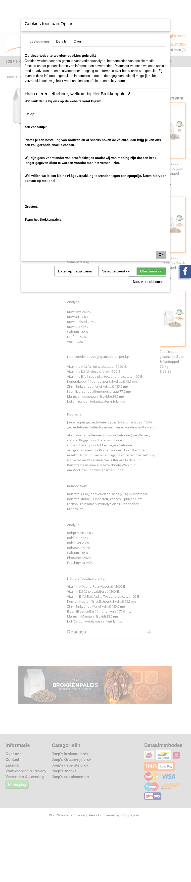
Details (61, 41)
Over (77, 41)
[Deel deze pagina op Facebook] (185, 271)
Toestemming (38, 41)
